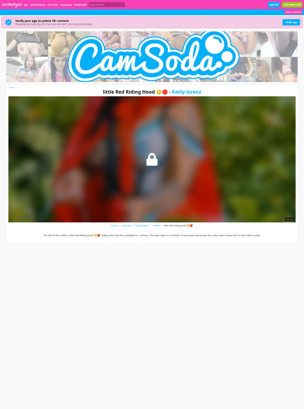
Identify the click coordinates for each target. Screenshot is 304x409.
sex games (66, 4)
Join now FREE (292, 4)
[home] (12, 4)
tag (26, 4)
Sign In (273, 4)
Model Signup (293, 12)
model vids (80, 4)
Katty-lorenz (186, 92)
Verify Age (291, 22)
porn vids (53, 4)
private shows (37, 4)
